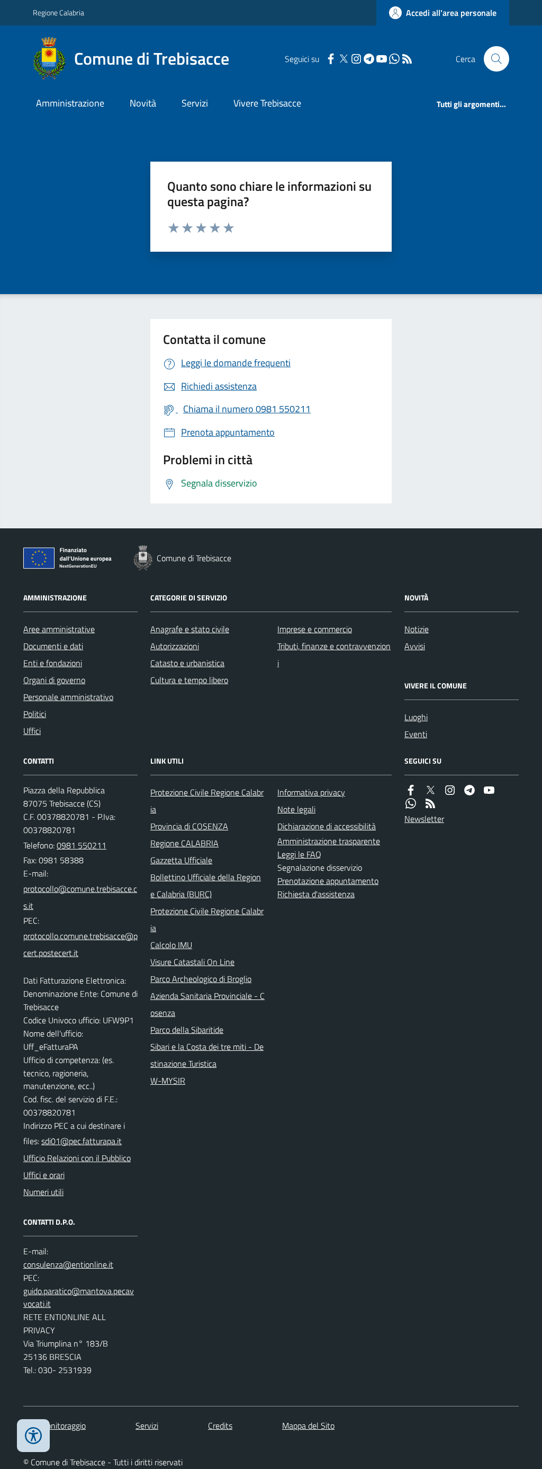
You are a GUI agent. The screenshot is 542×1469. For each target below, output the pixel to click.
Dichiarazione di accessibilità (326, 826)
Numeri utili (43, 1191)
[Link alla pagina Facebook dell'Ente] (410, 790)
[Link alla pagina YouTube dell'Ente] (489, 790)
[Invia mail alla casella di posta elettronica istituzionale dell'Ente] (80, 897)
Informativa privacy (311, 792)
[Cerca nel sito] (492, 59)
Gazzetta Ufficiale (181, 860)
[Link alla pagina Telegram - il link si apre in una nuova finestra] (369, 59)
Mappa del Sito (308, 1425)
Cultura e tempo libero (189, 680)
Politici (34, 713)
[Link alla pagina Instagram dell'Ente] (450, 790)
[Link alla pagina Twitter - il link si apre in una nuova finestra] (343, 59)
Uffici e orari (44, 1175)
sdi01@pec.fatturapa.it (81, 1141)
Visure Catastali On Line (192, 961)
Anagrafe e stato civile (189, 629)
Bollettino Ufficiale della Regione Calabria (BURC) (205, 885)
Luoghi (416, 717)
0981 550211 (81, 845)
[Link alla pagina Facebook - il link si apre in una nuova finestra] (330, 59)
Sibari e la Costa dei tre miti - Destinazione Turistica (207, 1055)
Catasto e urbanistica (187, 663)
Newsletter (424, 818)
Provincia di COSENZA (189, 826)
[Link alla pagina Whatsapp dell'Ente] (410, 803)
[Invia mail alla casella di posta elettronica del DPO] (68, 1264)
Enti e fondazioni (52, 663)
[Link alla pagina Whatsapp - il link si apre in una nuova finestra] (394, 59)
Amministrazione (70, 103)
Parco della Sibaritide (186, 1029)
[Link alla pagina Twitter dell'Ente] (430, 790)
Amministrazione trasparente (328, 841)
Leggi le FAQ (299, 854)
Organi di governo (54, 680)
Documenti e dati (53, 646)
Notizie (416, 629)
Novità (143, 103)
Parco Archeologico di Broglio (200, 978)
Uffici (32, 730)
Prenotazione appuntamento (327, 880)
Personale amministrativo (68, 697)
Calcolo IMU (171, 945)
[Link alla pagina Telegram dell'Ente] (469, 790)
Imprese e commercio (314, 629)
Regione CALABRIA (184, 843)
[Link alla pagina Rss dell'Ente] (430, 803)
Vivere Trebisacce (267, 103)
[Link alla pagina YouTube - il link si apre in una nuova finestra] (381, 59)
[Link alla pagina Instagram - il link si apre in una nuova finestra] (356, 59)
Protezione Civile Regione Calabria (207, 801)
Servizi (195, 103)
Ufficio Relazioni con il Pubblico (77, 1158)
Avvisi (414, 646)
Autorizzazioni (174, 646)
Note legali (296, 809)
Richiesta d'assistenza (316, 894)
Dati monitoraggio (54, 1425)
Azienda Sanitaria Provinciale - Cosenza (207, 1004)
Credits (220, 1425)
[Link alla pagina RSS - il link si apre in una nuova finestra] (407, 59)
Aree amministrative (59, 629)
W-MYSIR (167, 1080)
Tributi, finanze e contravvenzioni (334, 654)
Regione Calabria (58, 12)
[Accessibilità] (33, 1435)
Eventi (415, 734)
